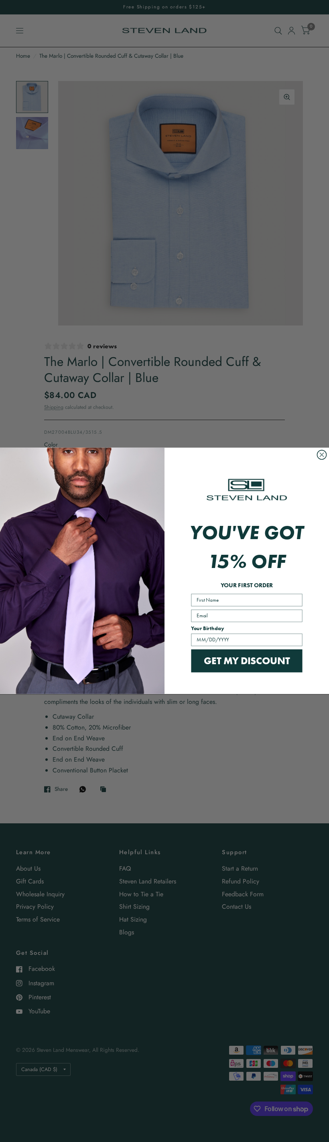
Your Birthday (207, 628)
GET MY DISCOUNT (247, 661)
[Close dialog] (321, 454)
